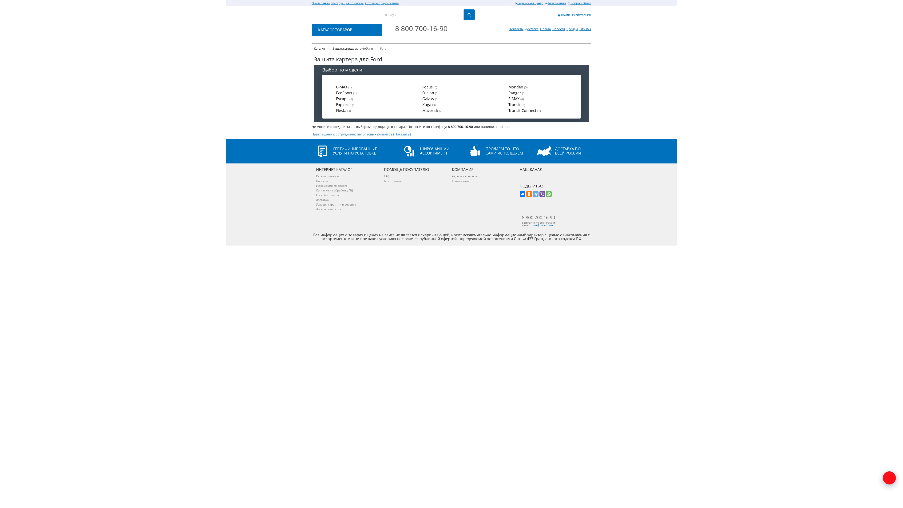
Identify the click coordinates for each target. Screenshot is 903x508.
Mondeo (518, 87)
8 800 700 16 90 (538, 217)
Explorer (346, 104)
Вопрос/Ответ (580, 3)
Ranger (517, 92)
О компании (321, 3)
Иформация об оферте (332, 186)
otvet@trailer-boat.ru (543, 225)
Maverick (432, 110)
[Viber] (542, 194)
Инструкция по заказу (347, 3)
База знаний (557, 3)
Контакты (516, 29)
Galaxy (430, 98)
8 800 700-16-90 (421, 28)
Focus (429, 87)
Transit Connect (524, 110)
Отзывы (585, 29)
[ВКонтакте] (522, 194)
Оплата (545, 29)
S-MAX (516, 98)
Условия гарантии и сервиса (336, 204)
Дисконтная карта (328, 209)
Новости (558, 29)
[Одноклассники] (529, 194)
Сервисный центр (530, 3)
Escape (344, 98)
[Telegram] (536, 194)
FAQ (386, 176)
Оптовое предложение (382, 3)
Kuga (429, 104)
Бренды (572, 29)
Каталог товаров (327, 176)
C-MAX (344, 87)
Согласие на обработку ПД (334, 190)
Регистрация (581, 15)
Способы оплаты (327, 195)
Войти (565, 15)
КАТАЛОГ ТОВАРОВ (335, 29)
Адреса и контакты (465, 176)
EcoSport (346, 92)
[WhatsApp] (549, 194)
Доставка (532, 29)
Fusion (430, 92)
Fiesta (343, 110)
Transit (516, 104)
